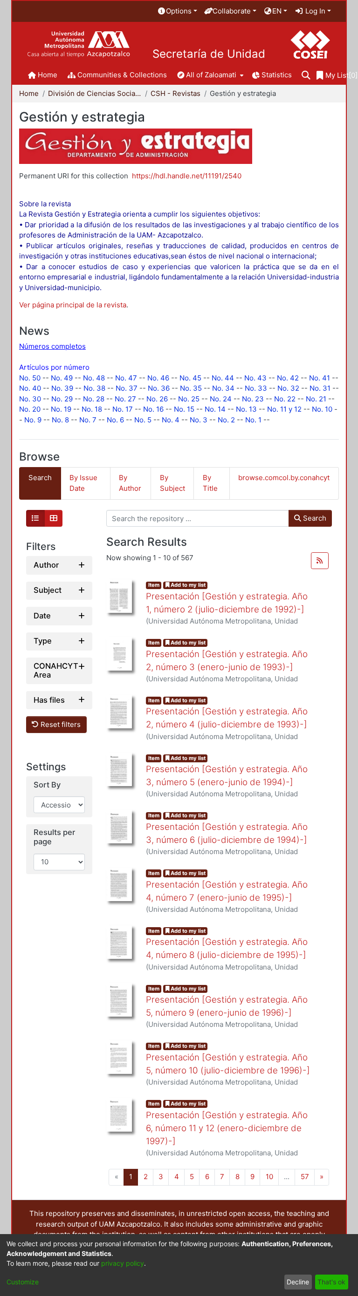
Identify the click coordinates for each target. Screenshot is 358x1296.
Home (29, 93)
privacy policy (122, 1263)
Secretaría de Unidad (208, 54)
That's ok (331, 1282)
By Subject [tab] (172, 483)
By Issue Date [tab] (83, 483)
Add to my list (187, 585)
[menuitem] (177, 11)
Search (313, 518)
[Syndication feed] (320, 560)
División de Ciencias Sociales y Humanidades (94, 93)
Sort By (47, 784)
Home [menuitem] (47, 74)
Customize (23, 1282)
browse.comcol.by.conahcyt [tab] (284, 477)
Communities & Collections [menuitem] (122, 74)
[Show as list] (35, 518)
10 (269, 1176)
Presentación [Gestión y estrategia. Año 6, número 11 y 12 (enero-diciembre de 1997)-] (227, 1128)
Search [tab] (40, 477)
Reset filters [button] (60, 724)
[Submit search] (306, 75)
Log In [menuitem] (314, 11)
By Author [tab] (130, 483)
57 (305, 1176)
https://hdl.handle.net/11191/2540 (186, 175)
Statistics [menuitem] (277, 74)
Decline (298, 1282)
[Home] (78, 44)
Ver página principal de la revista (72, 304)
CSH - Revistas (175, 93)
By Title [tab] (210, 483)
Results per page (54, 837)
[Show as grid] (53, 518)
